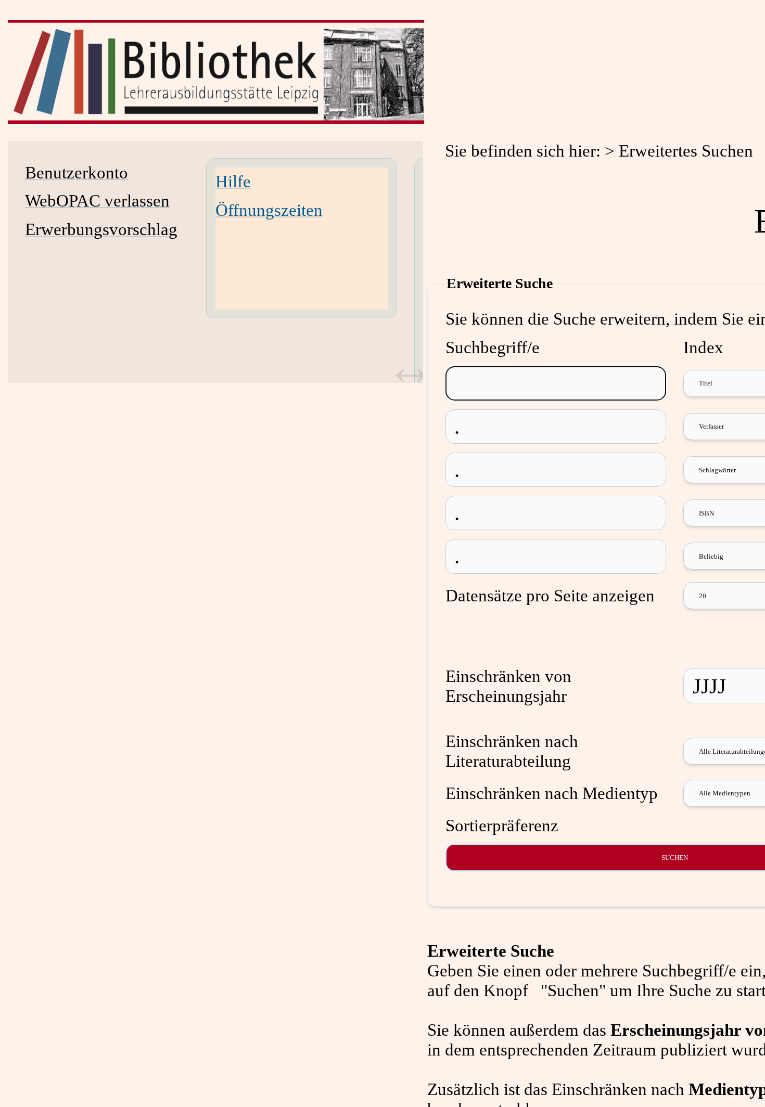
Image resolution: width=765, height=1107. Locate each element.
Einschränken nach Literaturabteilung (511, 750)
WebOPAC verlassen (97, 200)
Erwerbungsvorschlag (101, 229)
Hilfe (233, 181)
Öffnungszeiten (269, 210)
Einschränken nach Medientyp (551, 793)
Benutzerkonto (76, 172)
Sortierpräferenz (501, 825)
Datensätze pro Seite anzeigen (550, 595)
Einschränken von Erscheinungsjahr (508, 685)
